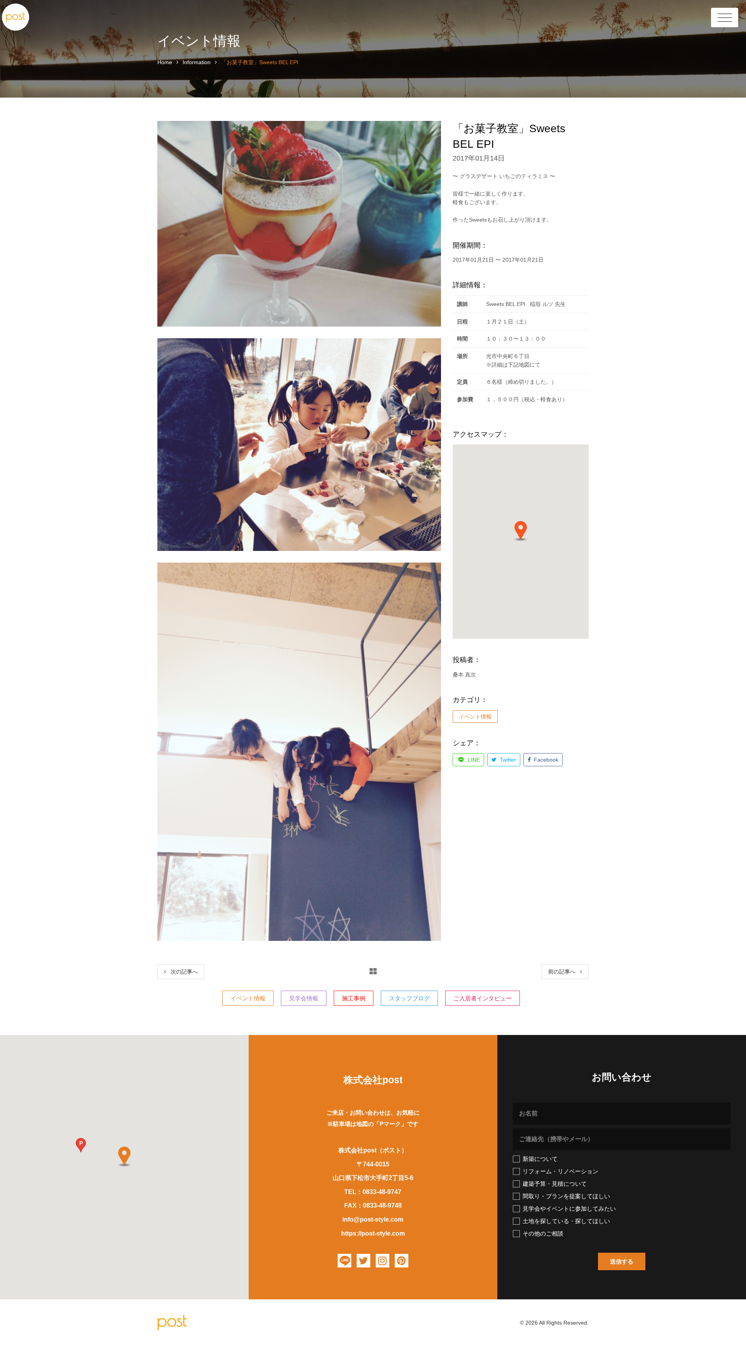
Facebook (545, 760)
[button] (520, 531)
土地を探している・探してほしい (566, 1221)
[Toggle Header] (724, 17)
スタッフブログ (409, 998)
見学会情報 (303, 998)
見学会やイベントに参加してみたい (569, 1208)
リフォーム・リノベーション (560, 1171)
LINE (473, 760)
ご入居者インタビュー (482, 998)
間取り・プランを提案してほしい (566, 1196)
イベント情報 (475, 716)
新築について (540, 1158)
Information (197, 62)
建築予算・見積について (555, 1183)
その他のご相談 (543, 1233)
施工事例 (353, 998)
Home (164, 62)
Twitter (507, 760)
